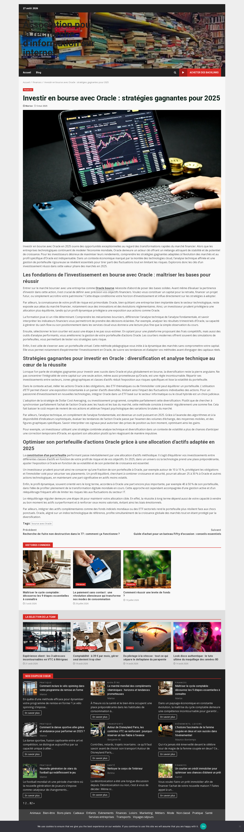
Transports (31, 648)
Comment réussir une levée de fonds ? (147, 569)
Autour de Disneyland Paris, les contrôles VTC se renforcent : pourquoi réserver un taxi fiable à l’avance (129, 731)
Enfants (91, 813)
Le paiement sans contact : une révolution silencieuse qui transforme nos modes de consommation (97, 569)
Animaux (35, 813)
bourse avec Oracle (42, 523)
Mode (179, 648)
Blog (38, 72)
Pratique (46, 682)
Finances (28, 90)
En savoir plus (32, 712)
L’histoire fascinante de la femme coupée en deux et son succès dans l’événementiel (196, 731)
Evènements (183, 724)
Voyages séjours (143, 817)
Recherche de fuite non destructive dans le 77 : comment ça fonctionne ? (71, 532)
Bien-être (113, 682)
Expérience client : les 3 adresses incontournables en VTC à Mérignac (47, 637)
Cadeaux (78, 813)
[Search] (175, 72)
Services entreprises (86, 648)
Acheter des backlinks (204, 72)
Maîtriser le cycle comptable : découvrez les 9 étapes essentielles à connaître (47, 569)
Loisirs (130, 648)
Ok (203, 826)
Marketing (146, 813)
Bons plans (64, 813)
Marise (29, 105)
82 (31, 803)
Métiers (160, 813)
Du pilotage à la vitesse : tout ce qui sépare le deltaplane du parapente (147, 637)
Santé (111, 765)
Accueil (27, 72)
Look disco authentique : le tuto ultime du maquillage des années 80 (197, 637)
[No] (240, 826)
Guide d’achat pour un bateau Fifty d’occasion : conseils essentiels (177, 532)
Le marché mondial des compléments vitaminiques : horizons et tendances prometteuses (129, 690)
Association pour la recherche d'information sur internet (59, 38)
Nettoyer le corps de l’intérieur (125, 768)
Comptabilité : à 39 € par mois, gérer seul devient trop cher (97, 637)
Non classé (183, 813)
